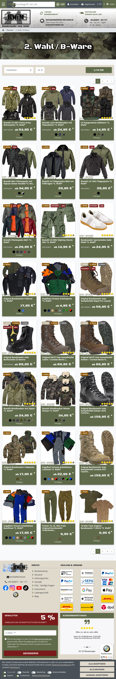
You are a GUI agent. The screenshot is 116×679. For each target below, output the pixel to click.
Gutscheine (40, 589)
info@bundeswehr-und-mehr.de (59, 20)
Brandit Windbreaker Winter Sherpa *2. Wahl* (56, 409)
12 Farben (58, 482)
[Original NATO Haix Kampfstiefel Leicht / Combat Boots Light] (58, 338)
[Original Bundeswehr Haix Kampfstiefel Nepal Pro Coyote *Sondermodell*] (97, 279)
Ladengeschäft (41, 592)
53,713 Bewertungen (87, 651)
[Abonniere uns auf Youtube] (19, 588)
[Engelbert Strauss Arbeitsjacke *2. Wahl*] (58, 279)
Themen (9, 30)
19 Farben (58, 313)
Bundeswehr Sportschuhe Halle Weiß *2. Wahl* (96, 241)
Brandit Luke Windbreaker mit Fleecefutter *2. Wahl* (57, 124)
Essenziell (11, 672)
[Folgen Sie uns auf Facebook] (5, 588)
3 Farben (19, 196)
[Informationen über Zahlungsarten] (66, 573)
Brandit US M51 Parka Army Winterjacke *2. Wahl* (17, 124)
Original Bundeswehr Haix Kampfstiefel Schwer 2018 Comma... (93, 410)
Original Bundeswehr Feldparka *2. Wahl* (19, 468)
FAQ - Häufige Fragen (44, 585)
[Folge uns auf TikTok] (25, 588)
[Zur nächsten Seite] (111, 81)
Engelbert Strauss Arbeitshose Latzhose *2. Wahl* (57, 468)
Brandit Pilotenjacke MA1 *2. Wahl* (18, 241)
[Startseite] (15, 18)
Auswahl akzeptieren (97, 675)
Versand (38, 574)
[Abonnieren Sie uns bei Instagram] (12, 588)
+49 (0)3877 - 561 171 (17, 581)
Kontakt (38, 582)
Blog (37, 596)
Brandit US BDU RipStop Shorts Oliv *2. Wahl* (57, 241)
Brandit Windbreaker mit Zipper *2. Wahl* (19, 409)
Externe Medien (59, 672)
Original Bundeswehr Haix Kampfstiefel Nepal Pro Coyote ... (96, 301)
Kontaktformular (55, 25)
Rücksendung (41, 571)
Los (63, 4)
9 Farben (19, 423)
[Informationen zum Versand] (107, 598)
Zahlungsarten (41, 578)
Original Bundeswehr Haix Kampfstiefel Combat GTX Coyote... (93, 469)
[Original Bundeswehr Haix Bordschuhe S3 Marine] (19, 338)
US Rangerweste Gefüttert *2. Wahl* (95, 124)
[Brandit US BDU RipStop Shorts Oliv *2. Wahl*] (58, 220)
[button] (109, 4)
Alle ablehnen (97, 669)
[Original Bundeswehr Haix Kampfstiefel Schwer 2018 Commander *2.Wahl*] (97, 389)
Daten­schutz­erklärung (61, 664)
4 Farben (57, 138)
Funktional (24, 675)
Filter (100, 70)
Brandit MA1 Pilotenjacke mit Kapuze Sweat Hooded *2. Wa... (19, 182)
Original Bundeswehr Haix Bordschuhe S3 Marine (16, 358)
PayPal (10, 675)
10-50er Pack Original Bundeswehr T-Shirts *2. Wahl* (96, 527)
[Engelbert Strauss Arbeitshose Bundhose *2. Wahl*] (19, 506)
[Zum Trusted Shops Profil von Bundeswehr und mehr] (15, 594)
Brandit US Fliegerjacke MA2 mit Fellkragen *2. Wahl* (58, 182)
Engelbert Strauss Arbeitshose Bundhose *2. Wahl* (18, 527)
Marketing (41, 672)
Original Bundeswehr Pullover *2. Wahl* (18, 300)
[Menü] (111, 645)
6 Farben (19, 255)
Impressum (15, 667)
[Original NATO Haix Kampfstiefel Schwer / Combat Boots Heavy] (97, 338)
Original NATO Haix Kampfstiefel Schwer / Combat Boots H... (96, 358)
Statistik (25, 672)
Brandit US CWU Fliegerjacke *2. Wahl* (96, 182)
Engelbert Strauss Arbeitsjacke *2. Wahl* (57, 300)
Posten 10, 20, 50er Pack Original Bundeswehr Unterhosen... (54, 528)
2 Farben (19, 137)
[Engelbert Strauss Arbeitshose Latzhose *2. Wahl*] (58, 447)
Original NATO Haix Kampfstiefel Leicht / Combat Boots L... (58, 358)
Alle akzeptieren (97, 664)
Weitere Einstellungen (41, 675)
